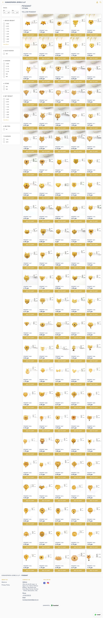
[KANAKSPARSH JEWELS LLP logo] (3, 2)
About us (4, 582)
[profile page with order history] (97, 2)
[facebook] (44, 583)
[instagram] (48, 583)
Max (13, 10)
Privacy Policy (6, 585)
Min (4, 10)
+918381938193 (27, 595)
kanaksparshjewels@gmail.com (31, 599)
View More (6, 44)
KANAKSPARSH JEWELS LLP (15, 2)
